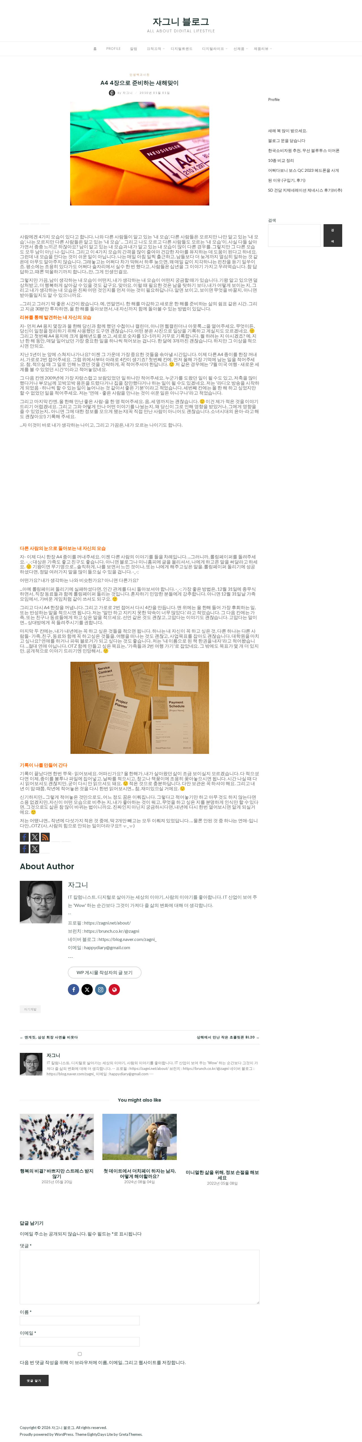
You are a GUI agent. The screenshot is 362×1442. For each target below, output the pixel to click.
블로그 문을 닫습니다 (286, 140)
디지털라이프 (213, 48)
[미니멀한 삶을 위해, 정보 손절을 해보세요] (222, 1137)
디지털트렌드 (182, 48)
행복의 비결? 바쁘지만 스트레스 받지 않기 (57, 1173)
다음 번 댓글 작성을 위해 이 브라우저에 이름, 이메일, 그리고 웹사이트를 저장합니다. (103, 1362)
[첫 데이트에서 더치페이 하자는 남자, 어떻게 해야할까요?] (139, 1136)
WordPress (64, 1434)
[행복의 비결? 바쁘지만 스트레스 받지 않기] (57, 1136)
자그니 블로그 (181, 21)
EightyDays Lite (100, 1434)
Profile (113, 48)
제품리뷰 (261, 48)
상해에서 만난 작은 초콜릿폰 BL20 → (228, 1037)
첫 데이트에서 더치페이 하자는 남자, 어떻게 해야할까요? (140, 1173)
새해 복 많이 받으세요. (287, 130)
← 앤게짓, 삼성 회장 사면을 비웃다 (49, 1037)
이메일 (28, 1332)
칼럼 (133, 48)
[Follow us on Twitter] (34, 837)
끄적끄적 (154, 48)
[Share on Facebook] (24, 219)
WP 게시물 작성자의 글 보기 (105, 972)
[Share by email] (45, 219)
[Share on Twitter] (34, 219)
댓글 (26, 1245)
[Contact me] (66, 837)
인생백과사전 (140, 74)
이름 (26, 1311)
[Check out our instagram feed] (55, 837)
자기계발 (30, 1009)
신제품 (239, 48)
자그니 (126, 92)
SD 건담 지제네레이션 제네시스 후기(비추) (305, 190)
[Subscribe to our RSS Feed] (45, 837)
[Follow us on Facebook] (24, 837)
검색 (272, 220)
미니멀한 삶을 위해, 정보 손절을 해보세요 (222, 1174)
